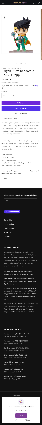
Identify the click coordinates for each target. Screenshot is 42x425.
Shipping (4, 82)
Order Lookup (9, 228)
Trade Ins (7, 232)
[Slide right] (25, 64)
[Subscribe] (35, 200)
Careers (7, 236)
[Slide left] (16, 64)
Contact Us (8, 220)
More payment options (21, 113)
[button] (2, 2)
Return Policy (9, 224)
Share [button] (5, 179)
